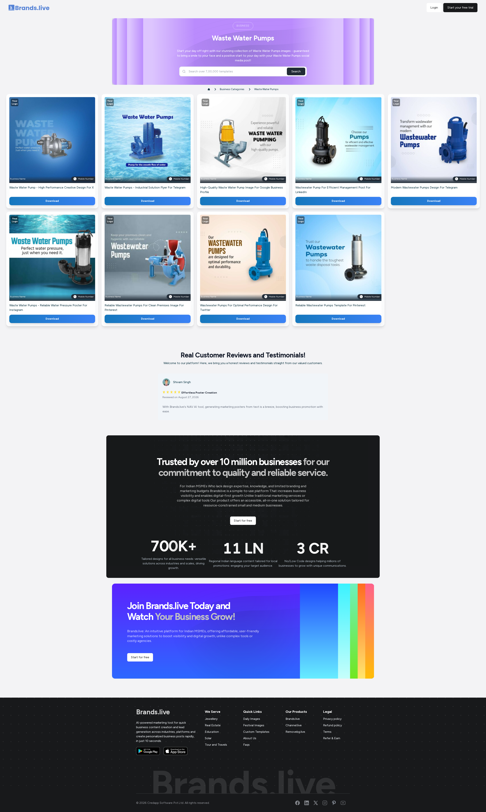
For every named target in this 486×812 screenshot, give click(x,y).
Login (434, 7)
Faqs (246, 744)
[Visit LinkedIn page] (308, 803)
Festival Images (253, 725)
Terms (327, 732)
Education (212, 732)
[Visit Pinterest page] (336, 803)
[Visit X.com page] (318, 803)
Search (296, 71)
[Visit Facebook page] (299, 803)
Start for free (243, 520)
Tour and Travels (216, 744)
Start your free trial (460, 7)
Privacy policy (332, 719)
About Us (249, 738)
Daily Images (251, 719)
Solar (208, 738)
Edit (44, 145)
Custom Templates (256, 732)
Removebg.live (295, 732)
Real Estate (213, 725)
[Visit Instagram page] (327, 803)
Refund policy (332, 725)
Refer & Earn (331, 738)
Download (52, 201)
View (59, 145)
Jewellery (211, 719)
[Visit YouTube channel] (345, 803)
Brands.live (153, 712)
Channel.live (294, 725)
